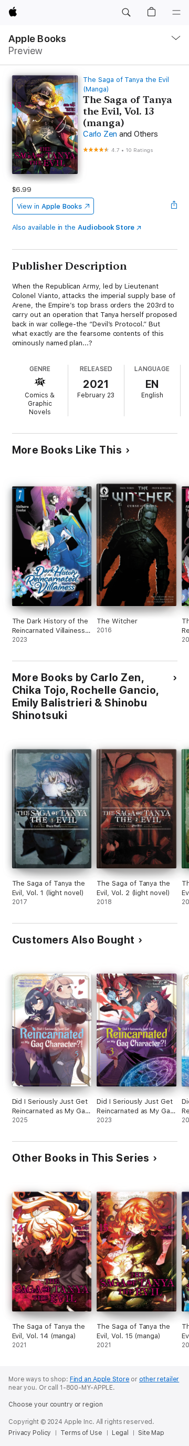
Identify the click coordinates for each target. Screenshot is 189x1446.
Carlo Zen (100, 134)
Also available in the (73, 227)
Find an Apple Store (100, 1379)
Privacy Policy (29, 1433)
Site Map (151, 1433)
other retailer (159, 1379)
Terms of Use (81, 1433)
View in (49, 206)
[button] (126, 12)
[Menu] (176, 12)
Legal (120, 1433)
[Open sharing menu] (174, 206)
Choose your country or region (55, 1404)
